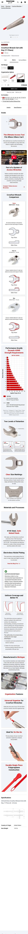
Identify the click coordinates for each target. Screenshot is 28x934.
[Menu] (2, 2)
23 (8, 99)
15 (17, 97)
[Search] (18, 2)
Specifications (17, 107)
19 (24, 97)
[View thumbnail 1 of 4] (11, 37)
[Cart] (25, 2)
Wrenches (8, 6)
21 (5, 99)
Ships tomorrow (15, 55)
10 (8, 97)
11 (10, 97)
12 (11, 97)
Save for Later (10, 92)
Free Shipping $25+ (5, 55)
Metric (14, 60)
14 (15, 97)
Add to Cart (14, 89)
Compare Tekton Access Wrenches (10, 187)
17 (21, 97)
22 (6, 99)
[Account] (21, 2)
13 (13, 97)
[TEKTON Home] (10, 2)
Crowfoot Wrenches (16, 6)
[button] (14, 22)
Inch (5, 60)
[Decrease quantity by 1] (2, 85)
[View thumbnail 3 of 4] (15, 37)
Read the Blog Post (13, 563)
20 (3, 99)
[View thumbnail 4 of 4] (17, 37)
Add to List (18, 92)
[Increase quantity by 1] (8, 85)
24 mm (11, 99)
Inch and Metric (22, 60)
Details (8, 107)
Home (2, 6)
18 (23, 97)
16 (19, 97)
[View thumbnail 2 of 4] (13, 37)
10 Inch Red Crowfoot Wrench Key (11, 101)
